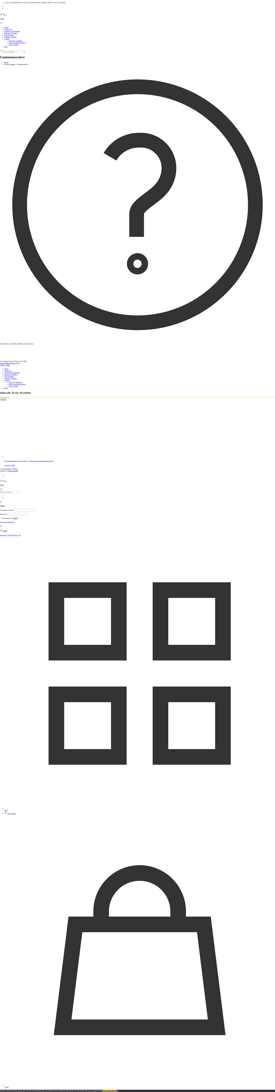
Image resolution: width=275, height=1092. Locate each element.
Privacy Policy (13, 386)
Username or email (7, 510)
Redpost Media (13, 471)
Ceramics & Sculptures (12, 373)
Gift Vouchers (9, 377)
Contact (7, 380)
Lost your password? (7, 522)
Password (4, 514)
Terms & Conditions (15, 382)
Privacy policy (111, 1091)
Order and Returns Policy (17, 384)
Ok (104, 1091)
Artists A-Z (8, 371)
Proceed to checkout (7, 535)
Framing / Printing (10, 378)
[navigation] (137, 530)
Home (6, 62)
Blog (6, 388)
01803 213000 (5, 365)
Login (15, 518)
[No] (117, 1091)
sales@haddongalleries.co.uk (10, 363)
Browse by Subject (10, 375)
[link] (24, 52)
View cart (17, 535)
